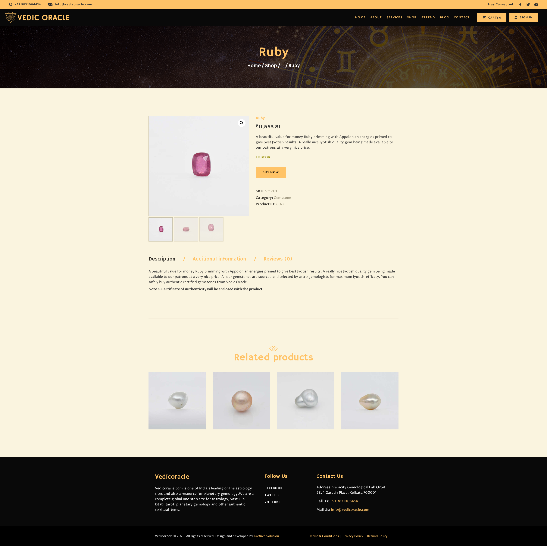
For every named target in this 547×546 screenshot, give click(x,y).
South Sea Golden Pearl (241, 387)
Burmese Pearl (305, 387)
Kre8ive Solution (266, 536)
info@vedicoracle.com (350, 509)
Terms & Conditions (324, 536)
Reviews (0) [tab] (278, 259)
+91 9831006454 (344, 501)
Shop (271, 66)
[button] (242, 123)
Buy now (271, 172)
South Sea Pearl (177, 387)
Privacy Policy (353, 536)
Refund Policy (377, 536)
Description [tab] (162, 259)
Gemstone (282, 197)
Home (254, 66)
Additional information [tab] (219, 259)
